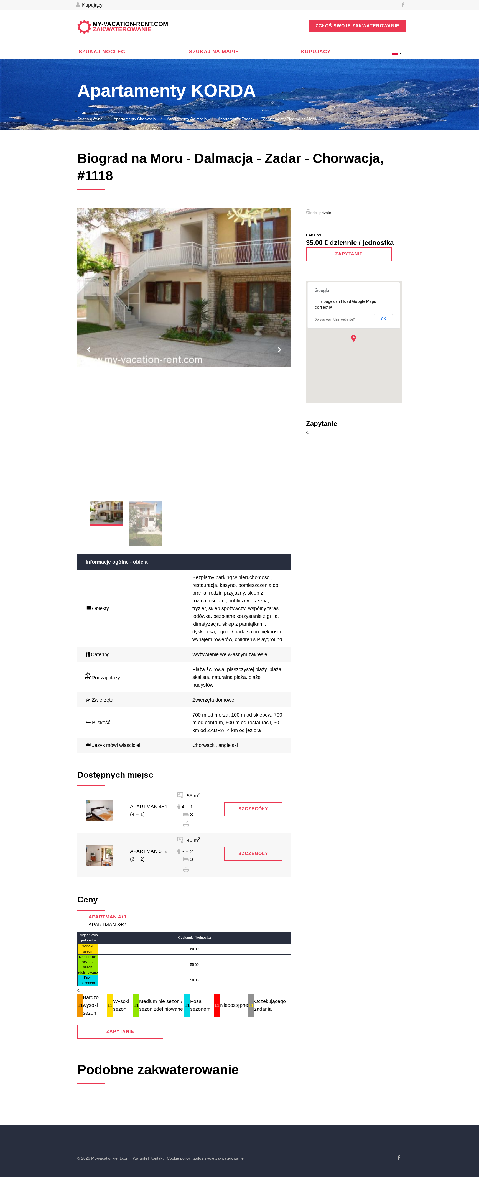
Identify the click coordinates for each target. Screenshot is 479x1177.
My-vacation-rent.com (130, 26)
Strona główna (90, 119)
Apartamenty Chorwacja (135, 119)
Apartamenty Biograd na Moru (289, 119)
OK (383, 319)
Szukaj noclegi (103, 51)
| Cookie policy (177, 1158)
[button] (353, 338)
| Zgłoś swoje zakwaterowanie (217, 1158)
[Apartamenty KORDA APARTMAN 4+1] (99, 810)
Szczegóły (253, 809)
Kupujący (92, 5)
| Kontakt (156, 1158)
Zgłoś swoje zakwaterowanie (357, 26)
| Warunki (139, 1158)
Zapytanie (120, 1031)
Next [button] (280, 350)
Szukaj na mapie (214, 51)
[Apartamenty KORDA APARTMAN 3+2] (99, 855)
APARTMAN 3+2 (107, 924)
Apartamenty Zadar (235, 119)
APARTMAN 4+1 (107, 917)
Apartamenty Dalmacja (187, 119)
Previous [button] (88, 350)
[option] (184, 287)
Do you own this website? (335, 319)
